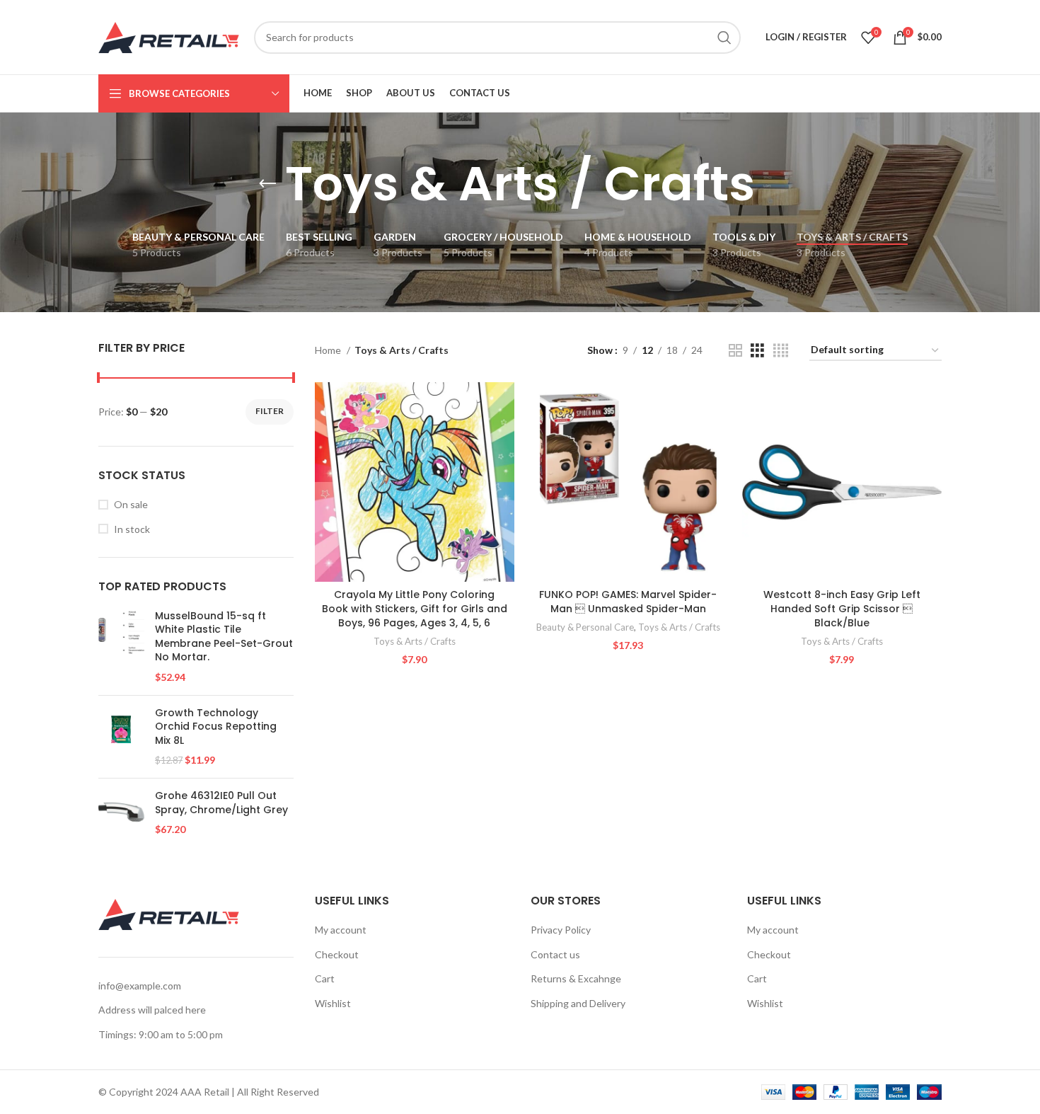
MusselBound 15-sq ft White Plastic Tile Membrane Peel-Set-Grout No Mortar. (224, 637)
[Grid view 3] (757, 351)
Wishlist (333, 1003)
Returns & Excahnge (576, 978)
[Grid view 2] (735, 351)
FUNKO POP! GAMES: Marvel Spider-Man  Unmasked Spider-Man (628, 601)
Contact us (555, 954)
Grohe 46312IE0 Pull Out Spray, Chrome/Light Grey (221, 803)
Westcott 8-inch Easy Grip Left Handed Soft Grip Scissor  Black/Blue (841, 608)
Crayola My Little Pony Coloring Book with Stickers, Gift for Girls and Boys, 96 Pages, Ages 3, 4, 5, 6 (414, 608)
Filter (269, 411)
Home (329, 350)
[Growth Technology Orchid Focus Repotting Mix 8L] (121, 736)
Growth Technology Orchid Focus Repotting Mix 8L (216, 726)
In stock (132, 529)
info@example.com (139, 986)
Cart (325, 978)
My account (340, 930)
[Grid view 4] (780, 351)
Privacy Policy (561, 930)
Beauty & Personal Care (585, 627)
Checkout (337, 954)
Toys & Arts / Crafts (415, 641)
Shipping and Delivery (578, 1003)
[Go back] (267, 184)
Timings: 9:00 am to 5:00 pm (160, 1034)
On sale (131, 504)
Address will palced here (152, 1010)
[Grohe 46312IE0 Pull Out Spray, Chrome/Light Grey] (121, 813)
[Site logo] (169, 36)
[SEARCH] (724, 37)
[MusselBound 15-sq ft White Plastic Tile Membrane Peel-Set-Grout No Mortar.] (121, 646)
